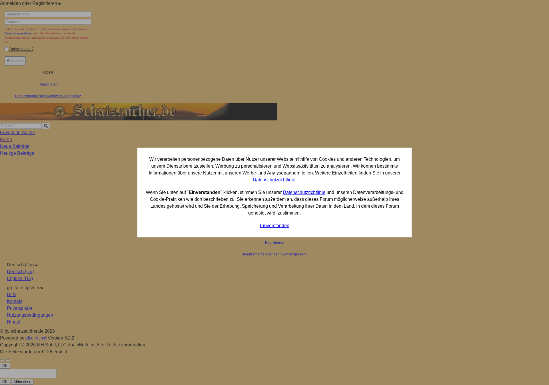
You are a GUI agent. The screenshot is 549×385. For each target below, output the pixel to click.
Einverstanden (274, 225)
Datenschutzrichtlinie (274, 179)
